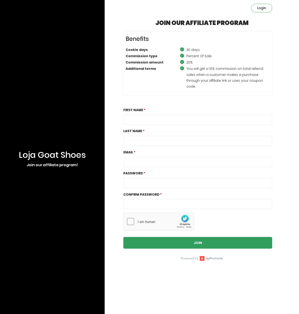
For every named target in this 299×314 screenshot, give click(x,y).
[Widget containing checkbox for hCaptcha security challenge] (158, 221)
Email (128, 152)
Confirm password (141, 194)
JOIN (198, 242)
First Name (133, 110)
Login (261, 8)
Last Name (132, 131)
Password (133, 173)
